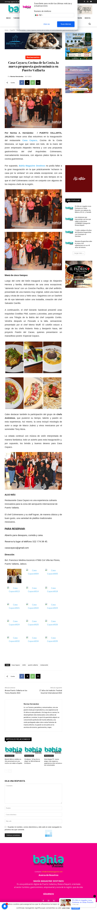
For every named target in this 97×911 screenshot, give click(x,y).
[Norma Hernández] (6, 76)
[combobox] (39, 15)
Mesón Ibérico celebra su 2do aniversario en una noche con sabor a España (13, 761)
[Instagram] (87, 1)
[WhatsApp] (32, 82)
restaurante (44, 665)
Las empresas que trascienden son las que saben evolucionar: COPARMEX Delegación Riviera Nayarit (83, 221)
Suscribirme (66, 24)
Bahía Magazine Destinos (32, 166)
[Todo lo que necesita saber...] (48, 861)
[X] (27, 82)
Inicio (6, 30)
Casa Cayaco (16, 665)
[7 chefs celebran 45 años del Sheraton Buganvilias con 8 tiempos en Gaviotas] (69, 232)
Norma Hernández (16, 76)
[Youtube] (91, 1)
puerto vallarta (33, 665)
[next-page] (10, 770)
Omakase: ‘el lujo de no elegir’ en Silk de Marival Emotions (32, 761)
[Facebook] (84, 1)
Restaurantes (21, 30)
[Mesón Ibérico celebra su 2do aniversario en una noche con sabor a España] (14, 750)
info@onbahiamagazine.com (52, 872)
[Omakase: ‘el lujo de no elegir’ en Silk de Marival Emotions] (33, 750)
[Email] (38, 82)
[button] (89, 24)
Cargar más (78, 253)
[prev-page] (6, 770)
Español (12, 30)
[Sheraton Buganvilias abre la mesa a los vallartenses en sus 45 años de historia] (69, 243)
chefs (24, 665)
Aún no (47, 24)
